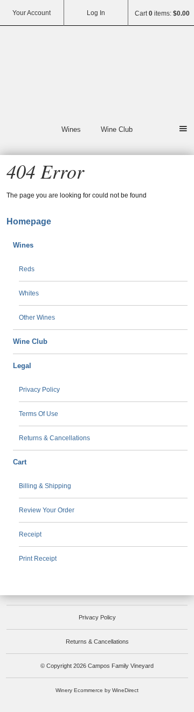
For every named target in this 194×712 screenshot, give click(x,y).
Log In (96, 13)
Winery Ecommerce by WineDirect (97, 690)
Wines (71, 129)
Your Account (31, 13)
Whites (29, 293)
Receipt (30, 534)
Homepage (28, 221)
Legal (22, 366)
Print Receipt (38, 558)
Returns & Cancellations (54, 438)
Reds (26, 269)
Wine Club (117, 129)
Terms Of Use (38, 414)
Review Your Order (46, 510)
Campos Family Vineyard (97, 73)
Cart (19, 462)
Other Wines (37, 317)
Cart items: (162, 13)
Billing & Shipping (45, 486)
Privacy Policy (39, 389)
